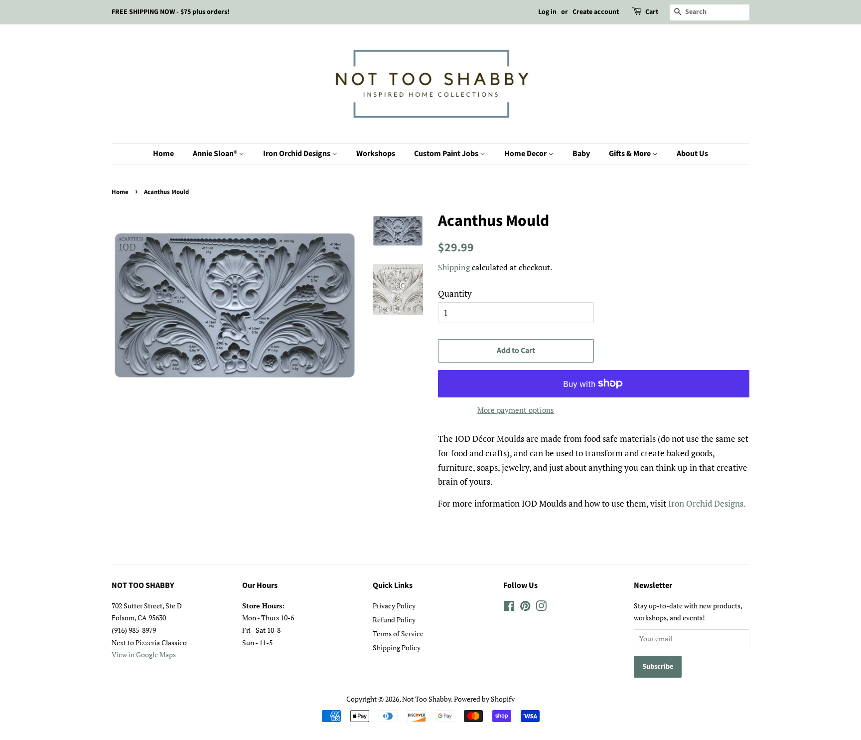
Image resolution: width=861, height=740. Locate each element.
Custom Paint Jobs (447, 153)
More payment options (515, 410)
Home (163, 153)
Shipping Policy (397, 647)
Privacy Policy (394, 605)
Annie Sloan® (216, 153)
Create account (596, 12)
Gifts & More (630, 153)
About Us (692, 153)
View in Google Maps (144, 654)
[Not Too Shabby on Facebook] (509, 607)
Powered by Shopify (484, 699)
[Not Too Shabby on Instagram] (541, 607)
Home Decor (526, 153)
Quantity (455, 293)
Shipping (454, 267)
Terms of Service (398, 633)
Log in (547, 12)
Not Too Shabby (426, 699)
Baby (581, 153)
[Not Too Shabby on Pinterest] (525, 607)
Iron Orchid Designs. (707, 503)
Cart (651, 12)
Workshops (375, 153)
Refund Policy (394, 619)
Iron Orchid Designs (297, 153)
